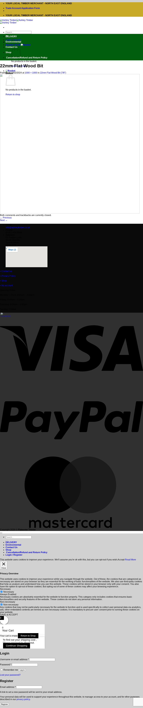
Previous (6, 217)
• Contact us (6, 271)
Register (4, 704)
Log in (22, 670)
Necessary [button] (5, 589)
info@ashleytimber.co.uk (18, 227)
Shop (8, 52)
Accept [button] (121, 559)
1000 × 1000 (31, 73)
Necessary (8, 592)
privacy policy (23, 699)
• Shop (3, 280)
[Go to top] (1, 532)
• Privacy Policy (8, 276)
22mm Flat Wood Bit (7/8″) (53, 73)
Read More (130, 559)
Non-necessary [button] (7, 602)
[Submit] (7, 540)
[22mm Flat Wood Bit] (70, 212)
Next (3, 220)
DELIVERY (11, 36)
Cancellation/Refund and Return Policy (26, 57)
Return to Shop (28, 636)
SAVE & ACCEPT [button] (9, 614)
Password (5, 664)
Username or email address (14, 659)
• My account (6, 285)
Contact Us (11, 547)
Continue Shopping (16, 645)
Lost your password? (10, 675)
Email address (8, 687)
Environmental (13, 42)
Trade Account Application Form (23, 8)
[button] (18, 45)
